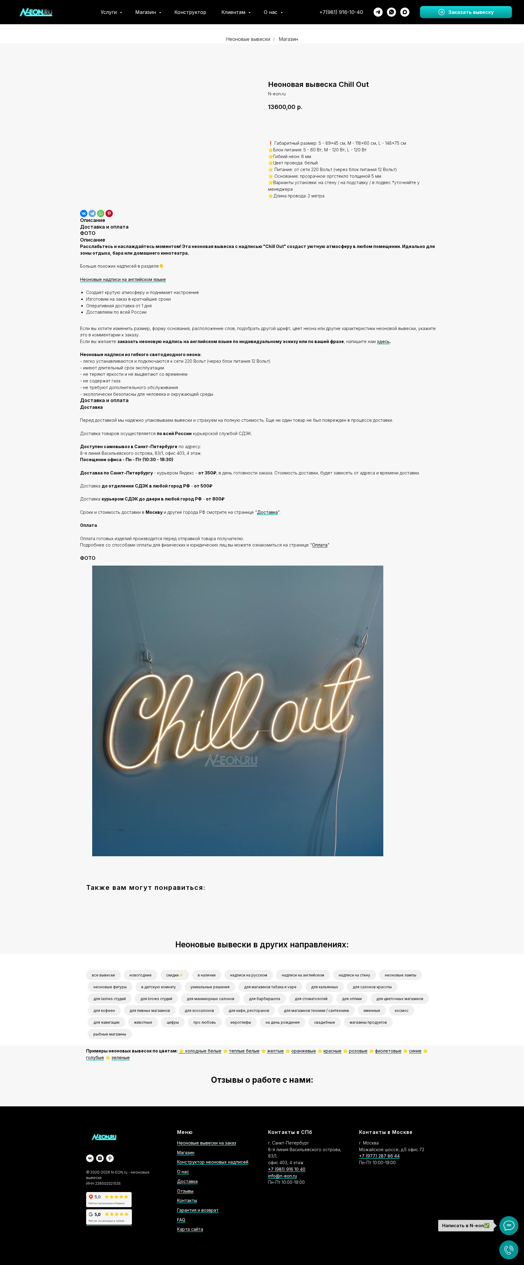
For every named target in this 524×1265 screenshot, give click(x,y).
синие (415, 1050)
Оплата (320, 544)
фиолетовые (388, 1050)
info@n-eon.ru (282, 1175)
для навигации (106, 1022)
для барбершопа (264, 998)
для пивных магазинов (149, 1010)
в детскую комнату (158, 987)
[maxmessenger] (404, 12)
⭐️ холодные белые (200, 1050)
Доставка (267, 512)
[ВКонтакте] (83, 213)
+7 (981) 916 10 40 (286, 1169)
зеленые (121, 1057)
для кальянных (324, 987)
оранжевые (303, 1050)
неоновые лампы (400, 975)
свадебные (324, 1022)
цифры (173, 1022)
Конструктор (190, 12)
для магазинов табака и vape (270, 987)
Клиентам (234, 12)
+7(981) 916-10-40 (341, 12)
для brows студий (156, 998)
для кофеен (104, 1010)
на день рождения (283, 1022)
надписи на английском (303, 975)
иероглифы (240, 1022)
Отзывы (185, 1191)
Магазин (146, 12)
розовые (358, 1050)
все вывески (103, 975)
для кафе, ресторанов (249, 1010)
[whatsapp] (391, 12)
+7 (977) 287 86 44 (379, 1155)
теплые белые (244, 1050)
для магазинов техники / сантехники (316, 1010)
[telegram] (378, 12)
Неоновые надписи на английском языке (123, 279)
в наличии (207, 975)
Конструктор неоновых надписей (212, 1161)
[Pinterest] (109, 213)
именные (372, 1010)
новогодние (140, 975)
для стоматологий (311, 998)
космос (401, 1010)
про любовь (204, 1022)
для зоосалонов (199, 1010)
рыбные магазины (109, 1034)
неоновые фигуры (110, 987)
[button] (466, 12)
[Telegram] (92, 213)
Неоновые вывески (248, 39)
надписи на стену (354, 975)
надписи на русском (248, 975)
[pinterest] (110, 1158)
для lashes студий (109, 998)
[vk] (90, 1158)
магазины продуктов (368, 1022)
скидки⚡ (174, 975)
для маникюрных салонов (210, 998)
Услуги (109, 12)
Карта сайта (190, 1229)
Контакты (187, 1200)
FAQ (181, 1219)
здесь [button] (383, 341)
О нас (271, 12)
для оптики (352, 998)
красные (332, 1050)
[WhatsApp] (100, 213)
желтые (275, 1050)
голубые (95, 1057)
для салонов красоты (372, 987)
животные (143, 1022)
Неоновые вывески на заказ (206, 1142)
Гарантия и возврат (198, 1210)
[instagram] (100, 1158)
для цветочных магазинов (399, 998)
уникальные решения (210, 987)
